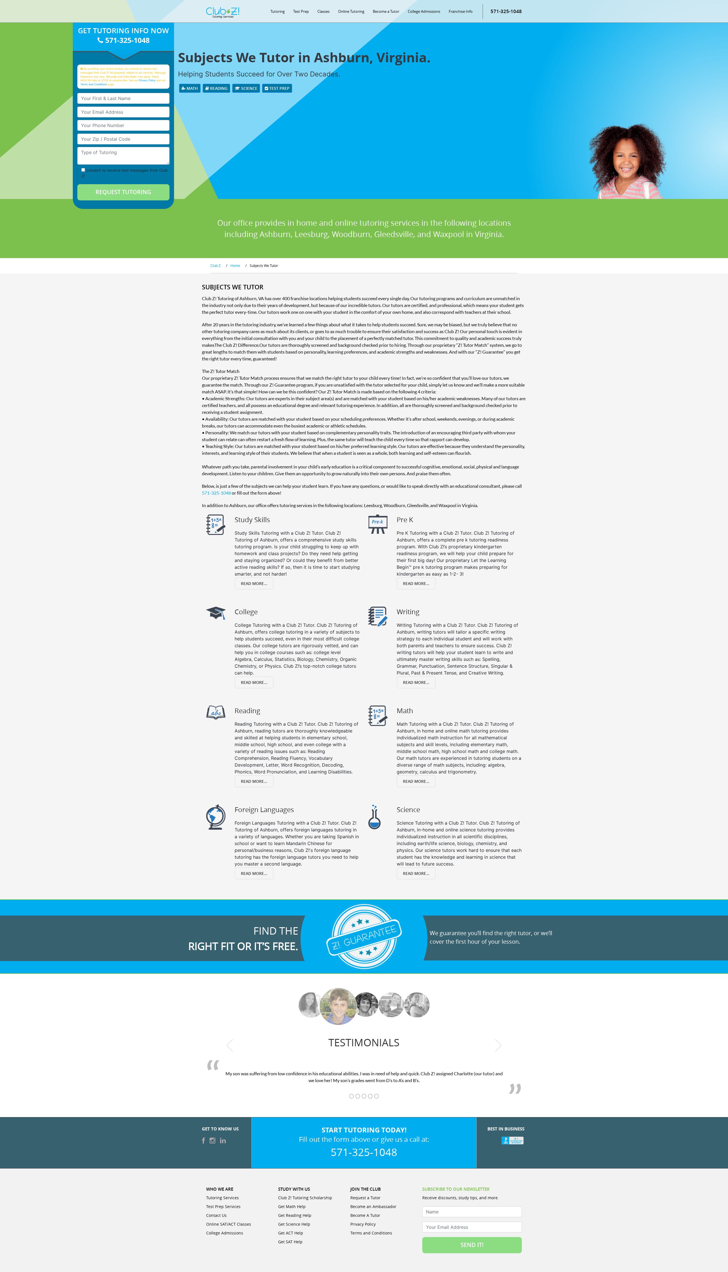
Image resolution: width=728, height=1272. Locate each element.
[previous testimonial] (230, 1045)
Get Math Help (292, 1206)
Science (248, 88)
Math (191, 88)
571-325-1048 (506, 11)
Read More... (254, 583)
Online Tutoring (351, 11)
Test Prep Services (223, 1206)
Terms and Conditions (93, 84)
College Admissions (424, 11)
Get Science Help (294, 1224)
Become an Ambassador (373, 1206)
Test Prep (301, 11)
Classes (323, 11)
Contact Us (216, 1215)
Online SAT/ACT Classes (228, 1224)
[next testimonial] (498, 1045)
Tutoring (277, 11)
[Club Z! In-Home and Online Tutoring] (222, 12)
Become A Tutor (365, 1215)
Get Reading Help (294, 1215)
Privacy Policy (147, 80)
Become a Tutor (386, 11)
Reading (218, 88)
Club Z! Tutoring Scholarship (305, 1197)
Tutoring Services (222, 1197)
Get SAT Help (290, 1241)
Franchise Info (461, 11)
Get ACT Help (290, 1233)
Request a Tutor (365, 1197)
